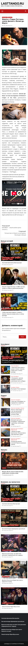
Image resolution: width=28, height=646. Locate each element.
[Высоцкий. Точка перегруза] (5, 389)
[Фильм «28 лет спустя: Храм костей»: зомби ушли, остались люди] (14, 461)
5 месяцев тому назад (7, 290)
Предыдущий (11, 227)
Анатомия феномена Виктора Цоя (12, 262)
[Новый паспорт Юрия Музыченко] (14, 596)
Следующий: (15, 233)
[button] (2, 11)
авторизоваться (6, 330)
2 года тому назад (15, 436)
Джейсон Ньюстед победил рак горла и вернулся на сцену (11, 630)
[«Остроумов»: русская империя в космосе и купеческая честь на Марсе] (5, 380)
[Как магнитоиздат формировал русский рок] (14, 518)
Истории (12, 257)
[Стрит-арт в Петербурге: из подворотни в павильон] (5, 402)
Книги (3, 308)
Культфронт (4, 17)
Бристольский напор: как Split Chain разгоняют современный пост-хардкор (13, 625)
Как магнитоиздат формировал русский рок (13, 528)
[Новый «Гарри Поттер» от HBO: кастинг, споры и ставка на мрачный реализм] (14, 276)
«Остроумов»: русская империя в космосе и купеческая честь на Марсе (18, 379)
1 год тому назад (15, 404)
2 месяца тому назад (7, 264)
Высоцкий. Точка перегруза (18, 388)
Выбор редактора (5, 257)
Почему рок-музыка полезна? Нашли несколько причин (18, 443)
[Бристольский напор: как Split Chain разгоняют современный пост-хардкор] (14, 543)
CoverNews (14, 643)
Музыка (10, 259)
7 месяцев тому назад (16, 390)
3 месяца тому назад (7, 583)
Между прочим (5, 259)
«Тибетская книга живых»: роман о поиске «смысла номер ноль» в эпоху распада (13, 314)
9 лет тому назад (6, 25)
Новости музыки (10, 550)
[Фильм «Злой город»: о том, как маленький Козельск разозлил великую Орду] (5, 412)
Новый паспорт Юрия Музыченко (11, 606)
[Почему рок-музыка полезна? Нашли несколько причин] (5, 442)
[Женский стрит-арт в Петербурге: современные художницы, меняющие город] (5, 422)
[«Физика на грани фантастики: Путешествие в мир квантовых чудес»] (5, 432)
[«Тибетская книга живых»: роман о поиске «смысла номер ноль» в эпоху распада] (14, 302)
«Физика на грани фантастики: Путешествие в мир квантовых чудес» (18, 433)
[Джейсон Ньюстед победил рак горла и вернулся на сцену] (14, 569)
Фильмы (10, 17)
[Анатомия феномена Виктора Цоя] (14, 252)
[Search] (25, 11)
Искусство (13, 399)
